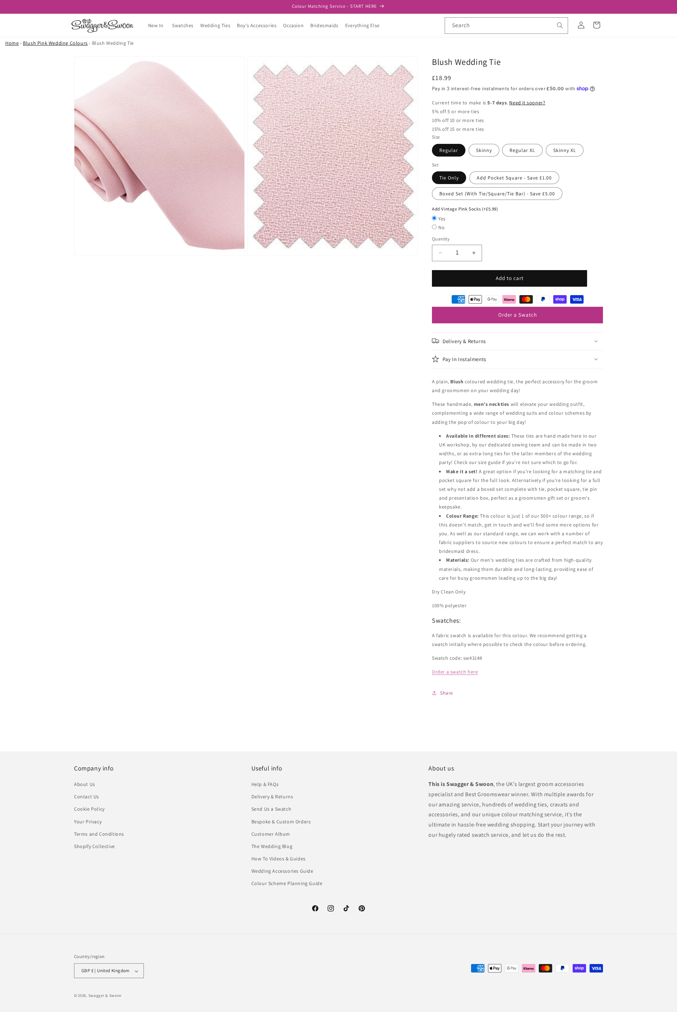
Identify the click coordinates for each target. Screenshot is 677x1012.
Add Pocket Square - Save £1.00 (514, 178)
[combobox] (506, 25)
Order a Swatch (517, 314)
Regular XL (522, 150)
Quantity (441, 239)
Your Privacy (88, 821)
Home (12, 43)
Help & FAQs (265, 784)
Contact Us (86, 797)
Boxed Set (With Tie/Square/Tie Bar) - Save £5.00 (497, 193)
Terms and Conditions (99, 834)
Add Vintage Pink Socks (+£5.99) (465, 209)
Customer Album (270, 834)
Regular (448, 150)
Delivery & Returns (272, 797)
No (441, 227)
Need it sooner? (527, 102)
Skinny (484, 150)
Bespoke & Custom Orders (281, 821)
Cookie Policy (89, 809)
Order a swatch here (455, 672)
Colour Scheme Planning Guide (287, 883)
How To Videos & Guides (278, 859)
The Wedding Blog (272, 846)
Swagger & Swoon (105, 995)
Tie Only (449, 178)
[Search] (560, 25)
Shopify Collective (94, 846)
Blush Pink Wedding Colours (55, 43)
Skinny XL (564, 150)
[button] (185, 25)
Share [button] (446, 692)
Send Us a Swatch (271, 809)
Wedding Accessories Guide (282, 871)
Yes (442, 218)
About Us (84, 784)
